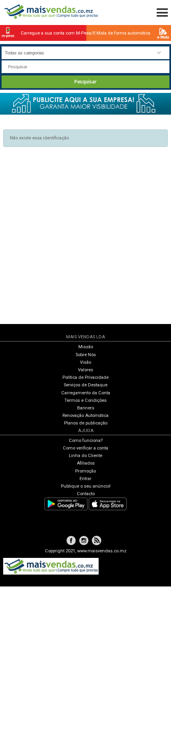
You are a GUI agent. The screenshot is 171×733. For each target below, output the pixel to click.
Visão (85, 362)
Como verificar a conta (85, 448)
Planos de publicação (85, 423)
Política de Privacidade (85, 377)
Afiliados (86, 463)
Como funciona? (86, 440)
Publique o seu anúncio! (86, 486)
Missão (85, 346)
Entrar (85, 478)
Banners (85, 408)
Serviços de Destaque (85, 385)
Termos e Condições (85, 400)
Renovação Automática (85, 415)
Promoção (85, 471)
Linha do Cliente (85, 455)
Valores (85, 369)
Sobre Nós (86, 354)
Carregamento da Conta (85, 392)
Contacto (86, 493)
